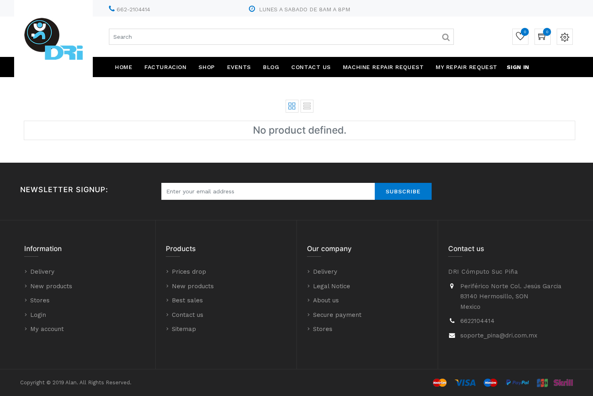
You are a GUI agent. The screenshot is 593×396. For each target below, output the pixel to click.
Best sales (187, 300)
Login (38, 314)
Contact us (187, 314)
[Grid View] (292, 106)
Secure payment (337, 314)
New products (51, 286)
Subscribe (403, 191)
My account (47, 329)
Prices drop (189, 271)
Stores (40, 300)
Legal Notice (331, 286)
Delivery (42, 271)
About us (326, 300)
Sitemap (184, 329)
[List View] (307, 106)
